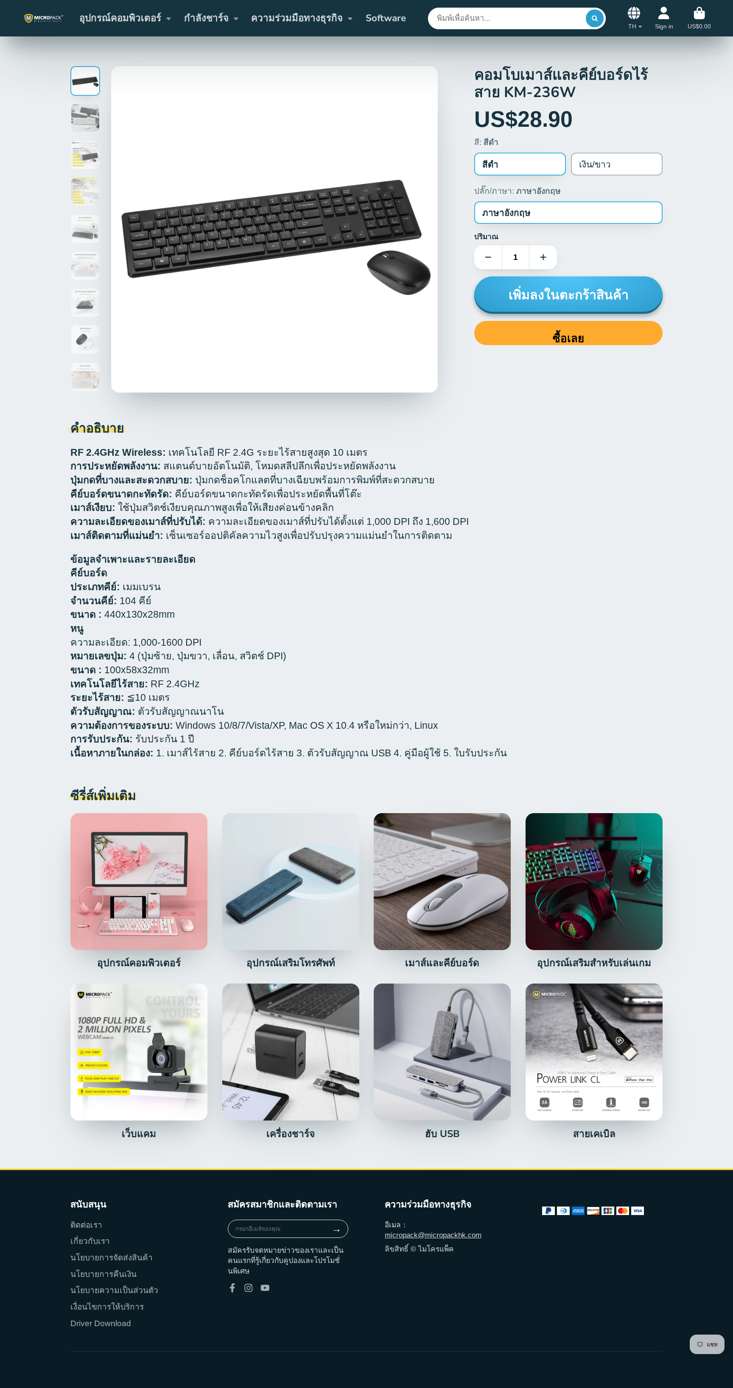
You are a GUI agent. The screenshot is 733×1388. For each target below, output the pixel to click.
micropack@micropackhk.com (433, 1235)
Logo (43, 18)
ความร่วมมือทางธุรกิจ (297, 18)
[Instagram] (248, 1288)
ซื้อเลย (568, 338)
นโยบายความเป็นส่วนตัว (114, 1290)
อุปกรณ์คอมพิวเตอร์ (120, 18)
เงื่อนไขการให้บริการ (107, 1306)
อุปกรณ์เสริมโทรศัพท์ (290, 891)
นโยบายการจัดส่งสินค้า (111, 1257)
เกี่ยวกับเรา (90, 1241)
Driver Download (100, 1323)
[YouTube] (265, 1288)
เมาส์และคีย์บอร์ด (442, 891)
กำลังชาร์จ (206, 18)
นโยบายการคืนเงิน (103, 1274)
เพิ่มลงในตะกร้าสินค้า (569, 295)
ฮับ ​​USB (442, 1062)
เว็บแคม (138, 1062)
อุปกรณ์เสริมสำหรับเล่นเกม (594, 891)
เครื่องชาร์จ (290, 1062)
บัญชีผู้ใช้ (664, 18)
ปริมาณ (486, 236)
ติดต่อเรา (86, 1225)
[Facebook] (232, 1288)
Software (386, 18)
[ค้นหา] (594, 18)
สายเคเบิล (594, 1062)
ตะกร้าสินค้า (699, 18)
